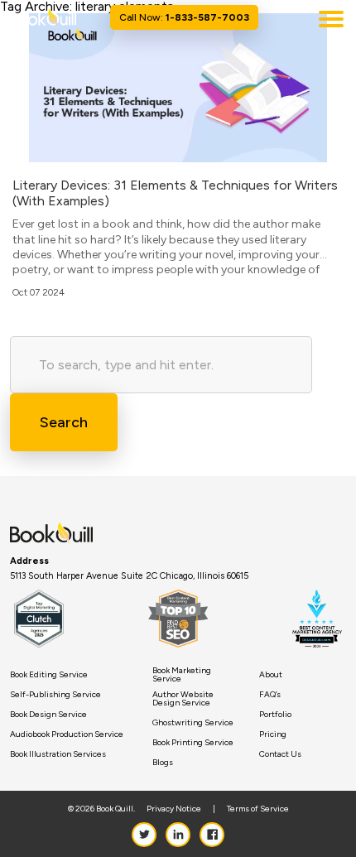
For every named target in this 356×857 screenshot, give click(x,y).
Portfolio (275, 714)
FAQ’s (270, 695)
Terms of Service (258, 809)
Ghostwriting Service (192, 723)
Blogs (162, 762)
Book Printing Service (192, 743)
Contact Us (280, 754)
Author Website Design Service (183, 699)
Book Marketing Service (181, 675)
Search (64, 422)
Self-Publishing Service (55, 695)
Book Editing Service (49, 675)
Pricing (272, 734)
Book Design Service (48, 714)
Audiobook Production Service (66, 734)
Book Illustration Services (58, 754)
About (270, 675)
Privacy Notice (174, 809)
